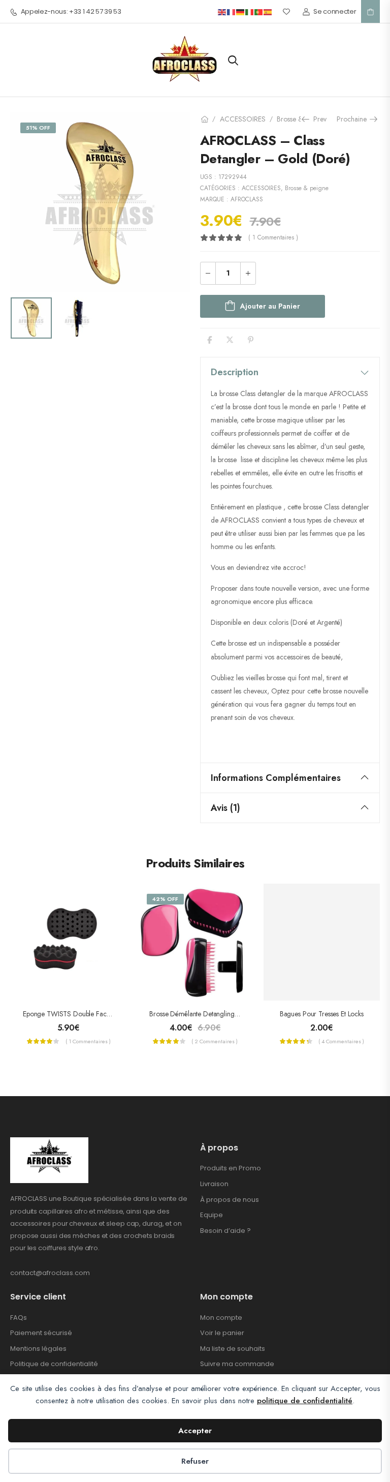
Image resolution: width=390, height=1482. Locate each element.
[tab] (290, 372)
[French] (231, 11)
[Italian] (249, 11)
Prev (316, 119)
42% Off (165, 899)
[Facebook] (209, 340)
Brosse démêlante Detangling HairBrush (207, 1014)
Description (234, 372)
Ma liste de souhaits (232, 1348)
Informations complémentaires (276, 777)
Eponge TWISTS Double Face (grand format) (90, 1014)
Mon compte (221, 1317)
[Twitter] (230, 340)
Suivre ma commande (237, 1364)
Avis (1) (225, 807)
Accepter (195, 1430)
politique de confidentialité (304, 1400)
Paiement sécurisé (41, 1333)
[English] (222, 11)
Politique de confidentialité (54, 1364)
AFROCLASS (247, 199)
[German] (240, 11)
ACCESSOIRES (243, 119)
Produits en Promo (230, 1168)
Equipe (211, 1215)
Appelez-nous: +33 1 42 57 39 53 (71, 12)
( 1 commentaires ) (273, 237)
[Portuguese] (259, 11)
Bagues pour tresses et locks (322, 1014)
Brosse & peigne (307, 188)
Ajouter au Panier (270, 306)
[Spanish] (268, 11)
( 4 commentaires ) (341, 1041)
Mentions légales (38, 1348)
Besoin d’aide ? (225, 1230)
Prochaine (355, 119)
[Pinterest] (250, 340)
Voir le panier (222, 1333)
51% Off (38, 128)
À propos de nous (229, 1199)
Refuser (195, 1461)
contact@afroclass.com (50, 1273)
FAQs (18, 1317)
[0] (370, 11)
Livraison (214, 1184)
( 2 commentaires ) (214, 1041)
